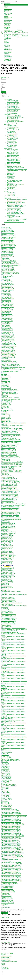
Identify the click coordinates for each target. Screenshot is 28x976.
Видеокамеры (7, 10)
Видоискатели (10, 173)
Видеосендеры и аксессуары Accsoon (17, 199)
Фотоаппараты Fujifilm (13, 102)
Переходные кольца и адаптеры (15, 184)
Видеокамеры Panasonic (13, 120)
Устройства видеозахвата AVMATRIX (17, 219)
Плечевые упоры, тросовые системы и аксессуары (7, 42)
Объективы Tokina (12, 143)
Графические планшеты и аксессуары (7, 24)
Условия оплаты (5, 957)
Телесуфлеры (10, 188)
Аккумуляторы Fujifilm (13, 155)
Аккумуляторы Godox (13, 156)
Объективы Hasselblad (13, 130)
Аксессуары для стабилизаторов (15, 167)
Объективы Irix (11, 131)
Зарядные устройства (7, 29)
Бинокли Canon (11, 192)
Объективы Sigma (11, 139)
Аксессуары (7, 14)
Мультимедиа (7, 38)
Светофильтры (11, 187)
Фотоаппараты (8, 9)
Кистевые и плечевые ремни (14, 180)
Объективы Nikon (11, 135)
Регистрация (7, 3)
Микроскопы (7, 34)
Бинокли (6, 16)
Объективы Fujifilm (12, 128)
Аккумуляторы (8, 13)
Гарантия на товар (5, 960)
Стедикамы (7, 46)
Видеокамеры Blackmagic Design (15, 117)
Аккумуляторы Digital (12, 153)
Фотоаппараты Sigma (12, 111)
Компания (3, 954)
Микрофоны (7, 35)
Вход (2, 3)
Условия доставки (5, 958)
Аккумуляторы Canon (12, 152)
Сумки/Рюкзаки (8, 52)
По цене (3, 905)
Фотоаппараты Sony (12, 113)
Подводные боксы (12, 185)
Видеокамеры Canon (12, 118)
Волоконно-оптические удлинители (16, 205)
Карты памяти (10, 178)
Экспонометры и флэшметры (8, 58)
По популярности (5, 907)
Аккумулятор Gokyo (12, 150)
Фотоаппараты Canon (12, 100)
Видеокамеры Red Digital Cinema (15, 121)
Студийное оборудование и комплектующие (8, 49)
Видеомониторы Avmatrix (14, 203)
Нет (2, 908)
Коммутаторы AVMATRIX (14, 208)
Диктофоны (7, 27)
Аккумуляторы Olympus (13, 160)
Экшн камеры (7, 60)
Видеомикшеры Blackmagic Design (16, 202)
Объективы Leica (11, 132)
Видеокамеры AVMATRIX (14, 116)
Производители (5, 968)
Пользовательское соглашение (9, 961)
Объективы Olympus (12, 136)
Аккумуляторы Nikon (12, 159)
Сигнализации (11, 215)
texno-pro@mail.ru (5, 942)
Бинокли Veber (11, 195)
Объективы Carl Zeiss (12, 127)
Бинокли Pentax (11, 194)
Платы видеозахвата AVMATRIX (15, 213)
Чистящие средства (12, 190)
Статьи (2, 965)
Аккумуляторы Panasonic (13, 162)
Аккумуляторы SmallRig (13, 163)
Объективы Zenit (11, 146)
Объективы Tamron (12, 142)
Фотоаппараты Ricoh (12, 110)
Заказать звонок (5, 917)
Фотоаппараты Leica (12, 104)
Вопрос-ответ (4, 967)
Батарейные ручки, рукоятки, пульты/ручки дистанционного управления (17, 169)
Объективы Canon (11, 125)
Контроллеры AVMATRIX (14, 210)
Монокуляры (7, 37)
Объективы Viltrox (12, 145)
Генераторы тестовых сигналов (15, 206)
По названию (4, 904)
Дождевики (10, 174)
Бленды (9, 171)
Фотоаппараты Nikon (12, 106)
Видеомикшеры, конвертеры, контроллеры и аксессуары (8, 19)
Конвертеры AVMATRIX (13, 209)
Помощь (3, 963)
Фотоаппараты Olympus (13, 107)
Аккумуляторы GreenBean (14, 157)
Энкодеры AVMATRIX (13, 220)
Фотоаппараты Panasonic (13, 109)
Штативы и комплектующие (8, 55)
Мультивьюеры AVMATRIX (14, 212)
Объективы (7, 11)
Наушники (10, 183)
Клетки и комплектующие (14, 181)
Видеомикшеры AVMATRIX (14, 201)
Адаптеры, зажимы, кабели (14, 166)
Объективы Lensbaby (12, 134)
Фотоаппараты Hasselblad (13, 103)
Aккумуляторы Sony (12, 149)
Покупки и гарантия (6, 956)
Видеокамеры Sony (12, 123)
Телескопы (6, 53)
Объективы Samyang (12, 138)
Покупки (3, 964)
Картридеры (10, 177)
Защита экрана (11, 176)
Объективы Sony (11, 141)
